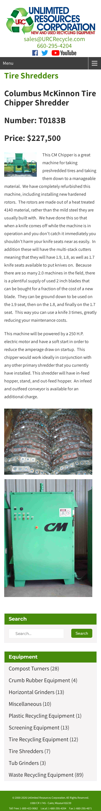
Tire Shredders (31, 75)
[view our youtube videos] (64, 52)
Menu (8, 63)
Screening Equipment (34, 727)
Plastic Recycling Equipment (42, 715)
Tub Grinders (24, 763)
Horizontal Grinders (31, 692)
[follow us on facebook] (35, 52)
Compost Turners (29, 668)
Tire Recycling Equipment (38, 739)
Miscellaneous (25, 704)
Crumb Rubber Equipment (39, 680)
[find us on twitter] (44, 52)
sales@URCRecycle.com (54, 39)
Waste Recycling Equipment (41, 774)
